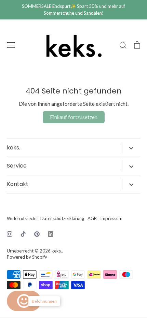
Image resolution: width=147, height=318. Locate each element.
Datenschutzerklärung (62, 218)
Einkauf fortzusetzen (73, 117)
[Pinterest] (37, 234)
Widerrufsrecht (22, 218)
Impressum (111, 218)
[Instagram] (9, 234)
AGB (92, 218)
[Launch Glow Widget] (24, 301)
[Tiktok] (23, 234)
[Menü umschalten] (10, 45)
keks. (57, 251)
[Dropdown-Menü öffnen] (131, 147)
